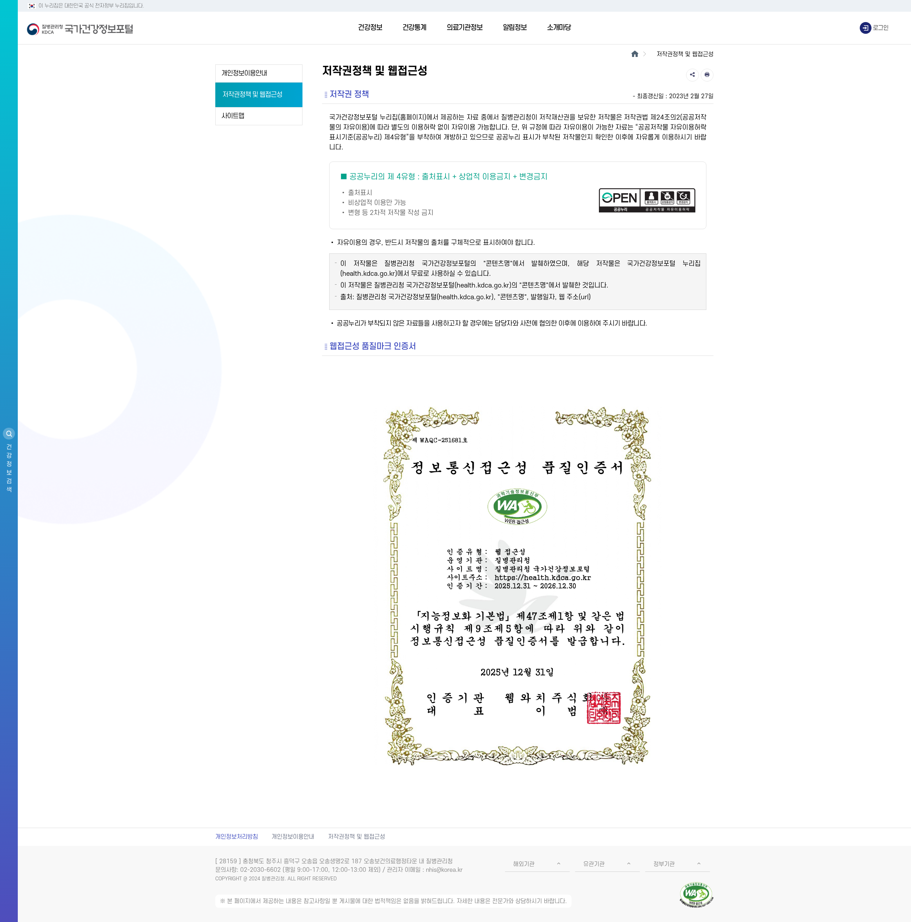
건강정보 (370, 28)
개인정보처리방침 (236, 837)
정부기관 (664, 864)
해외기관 (524, 864)
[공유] (692, 75)
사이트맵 (232, 116)
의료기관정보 (465, 28)
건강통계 (414, 28)
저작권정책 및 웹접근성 (252, 95)
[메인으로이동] (634, 54)
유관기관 (594, 864)
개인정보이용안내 (244, 73)
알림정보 (515, 28)
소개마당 (559, 28)
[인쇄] (707, 75)
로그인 (881, 28)
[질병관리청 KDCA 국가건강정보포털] (80, 28)
